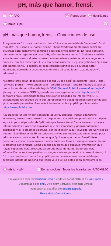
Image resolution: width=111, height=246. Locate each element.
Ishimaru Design (45, 178)
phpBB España (72, 188)
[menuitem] (14, 15)
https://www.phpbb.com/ (17, 107)
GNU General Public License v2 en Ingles (77, 88)
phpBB (44, 183)
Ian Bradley (96, 178)
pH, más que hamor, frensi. (55, 4)
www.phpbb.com (85, 92)
